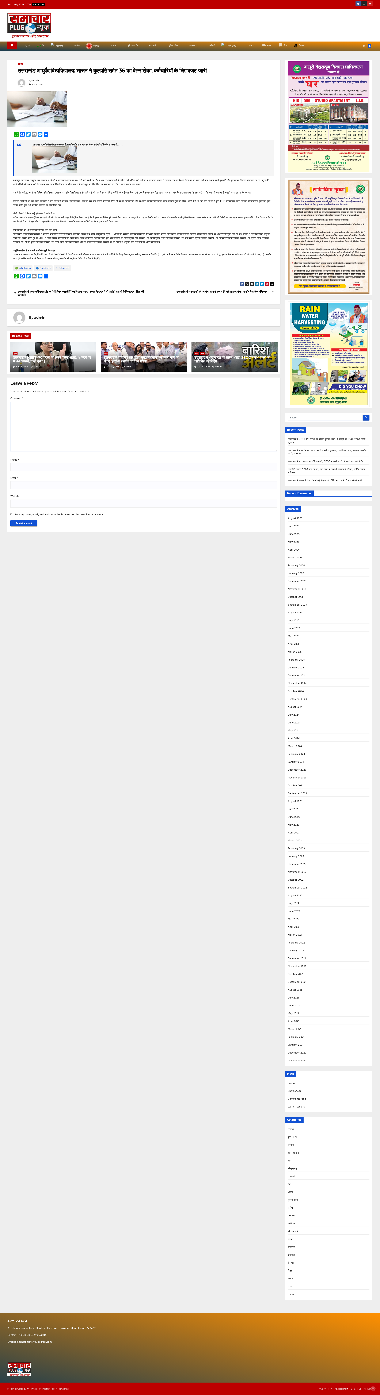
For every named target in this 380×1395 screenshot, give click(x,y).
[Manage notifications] (373, 1388)
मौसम (196, 353)
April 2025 (294, 643)
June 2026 (294, 533)
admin (35, 80)
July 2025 (293, 620)
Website (14, 496)
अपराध (291, 1129)
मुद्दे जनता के (293, 1231)
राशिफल (291, 1254)
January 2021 (296, 1044)
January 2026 (296, 573)
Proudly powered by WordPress (22, 1389)
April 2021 (293, 1021)
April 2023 (294, 832)
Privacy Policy (325, 1389)
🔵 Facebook (43, 268)
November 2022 (297, 871)
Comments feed (297, 1098)
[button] (364, 46)
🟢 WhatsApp (23, 268)
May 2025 (293, 636)
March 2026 (295, 557)
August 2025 (295, 612)
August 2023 (295, 801)
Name (14, 459)
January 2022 (296, 950)
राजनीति (291, 1247)
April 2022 (294, 926)
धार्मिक (290, 1192)
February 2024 (296, 754)
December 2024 (297, 675)
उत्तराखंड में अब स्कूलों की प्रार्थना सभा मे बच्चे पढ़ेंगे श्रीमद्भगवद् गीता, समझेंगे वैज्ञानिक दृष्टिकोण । (223, 291)
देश (289, 1184)
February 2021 (296, 1036)
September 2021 (297, 981)
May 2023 (293, 824)
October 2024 (296, 691)
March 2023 (295, 840)
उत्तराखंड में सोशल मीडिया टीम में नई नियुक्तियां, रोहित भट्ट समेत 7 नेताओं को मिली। (326, 480)
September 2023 (297, 793)
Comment (16, 398)
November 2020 (297, 1060)
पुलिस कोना (293, 1199)
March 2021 (294, 1029)
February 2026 (296, 565)
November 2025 (297, 588)
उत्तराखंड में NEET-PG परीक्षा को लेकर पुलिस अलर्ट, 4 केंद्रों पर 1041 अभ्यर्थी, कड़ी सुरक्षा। (52, 359)
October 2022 (296, 879)
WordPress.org (296, 1106)
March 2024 (295, 746)
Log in (291, 1083)
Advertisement (341, 1389)
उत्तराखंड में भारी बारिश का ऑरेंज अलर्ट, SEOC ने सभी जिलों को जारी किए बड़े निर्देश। (232, 359)
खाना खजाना (293, 1152)
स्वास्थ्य (291, 1294)
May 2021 (293, 1013)
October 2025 (296, 596)
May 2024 (294, 730)
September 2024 (297, 699)
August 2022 (295, 895)
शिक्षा (290, 1286)
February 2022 (296, 942)
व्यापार (290, 1278)
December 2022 (297, 864)
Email (14, 477)
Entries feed (294, 1090)
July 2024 (294, 714)
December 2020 (297, 1052)
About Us (368, 1389)
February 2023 (296, 848)
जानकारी (292, 1176)
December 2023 (297, 769)
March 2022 (295, 934)
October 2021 (295, 974)
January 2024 (296, 761)
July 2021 (293, 997)
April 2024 (294, 738)
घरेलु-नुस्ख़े (292, 1168)
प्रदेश (20, 64)
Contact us (356, 1389)
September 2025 (297, 604)
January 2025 (296, 667)
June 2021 (294, 1005)
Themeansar (63, 1389)
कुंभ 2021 (292, 1137)
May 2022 (293, 919)
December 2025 (297, 581)
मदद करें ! (292, 1215)
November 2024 (297, 683)
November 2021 (297, 966)
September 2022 (297, 887)
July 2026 (293, 526)
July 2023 (293, 809)
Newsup (50, 1389)
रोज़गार (291, 1262)
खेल (289, 1160)
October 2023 (296, 785)
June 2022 (294, 911)
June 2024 (294, 722)
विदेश (290, 1270)
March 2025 (295, 651)
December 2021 (297, 958)
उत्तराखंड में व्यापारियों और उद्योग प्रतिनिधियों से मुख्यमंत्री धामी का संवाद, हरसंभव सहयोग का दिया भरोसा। (141, 359)
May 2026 (293, 541)
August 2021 (295, 989)
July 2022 (293, 903)
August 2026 (295, 518)
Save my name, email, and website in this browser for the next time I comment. (58, 514)
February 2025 (296, 659)
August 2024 (295, 706)
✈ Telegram (62, 268)
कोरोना (291, 1144)
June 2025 (294, 628)
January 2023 (296, 856)
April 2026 (294, 549)
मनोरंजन (291, 1223)
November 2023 (297, 777)
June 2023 (294, 816)
